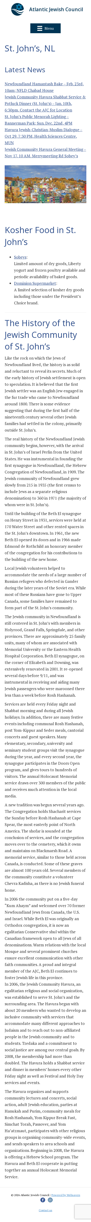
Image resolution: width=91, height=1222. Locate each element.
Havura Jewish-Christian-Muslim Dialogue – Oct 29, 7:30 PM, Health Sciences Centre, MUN (43, 136)
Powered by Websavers (66, 1195)
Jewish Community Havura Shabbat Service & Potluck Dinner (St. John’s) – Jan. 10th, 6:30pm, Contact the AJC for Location (45, 103)
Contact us (45, 1210)
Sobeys (20, 257)
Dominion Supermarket (35, 283)
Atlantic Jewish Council (56, 9)
